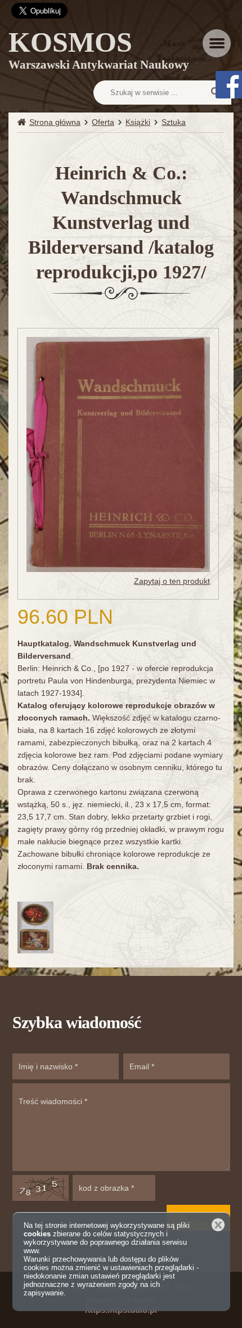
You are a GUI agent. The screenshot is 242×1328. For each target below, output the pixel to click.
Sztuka (174, 122)
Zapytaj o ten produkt (172, 581)
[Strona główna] (23, 122)
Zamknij (218, 1224)
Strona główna (54, 122)
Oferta (103, 122)
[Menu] (217, 43)
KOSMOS (98, 52)
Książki (138, 122)
